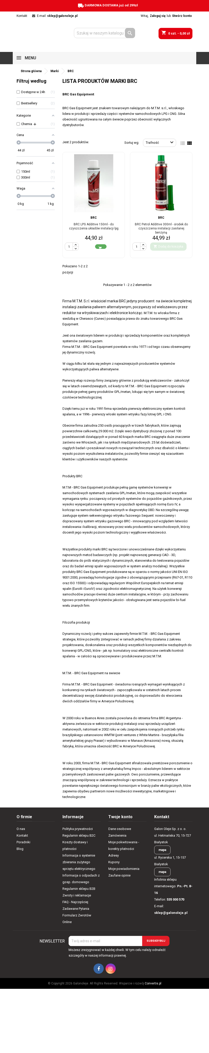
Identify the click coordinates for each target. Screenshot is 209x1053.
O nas (21, 829)
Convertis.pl (153, 983)
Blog (20, 849)
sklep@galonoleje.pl (62, 16)
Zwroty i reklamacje (76, 895)
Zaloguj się (157, 16)
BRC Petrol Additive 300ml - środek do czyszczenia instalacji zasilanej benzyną (161, 228)
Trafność (160, 142)
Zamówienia (117, 835)
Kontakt (22, 16)
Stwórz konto (182, 16)
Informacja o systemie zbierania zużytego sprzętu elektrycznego (78, 862)
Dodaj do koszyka (168, 246)
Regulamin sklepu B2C (78, 835)
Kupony (114, 862)
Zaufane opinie (119, 875)
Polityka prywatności (77, 829)
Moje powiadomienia (123, 869)
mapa (162, 850)
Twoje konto (120, 816)
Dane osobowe (119, 829)
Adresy (113, 855)
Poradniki (23, 842)
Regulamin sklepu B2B (78, 889)
